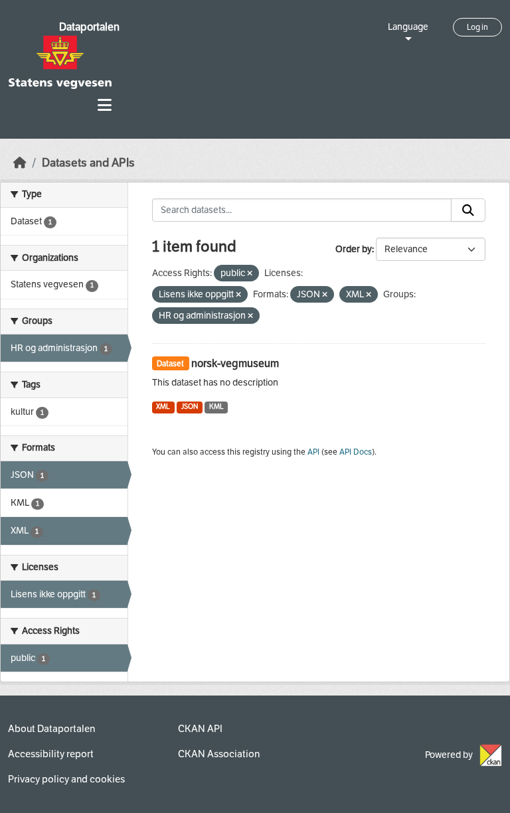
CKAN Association (219, 754)
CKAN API (200, 729)
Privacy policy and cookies (66, 779)
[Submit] (468, 210)
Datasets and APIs (88, 163)
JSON (189, 406)
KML (216, 406)
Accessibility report (51, 754)
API (313, 452)
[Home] (20, 163)
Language (408, 27)
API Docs (355, 452)
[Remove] (249, 273)
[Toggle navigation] (105, 105)
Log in (477, 27)
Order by (353, 249)
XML (163, 406)
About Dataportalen (51, 729)
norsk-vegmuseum (235, 363)
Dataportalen (89, 27)
